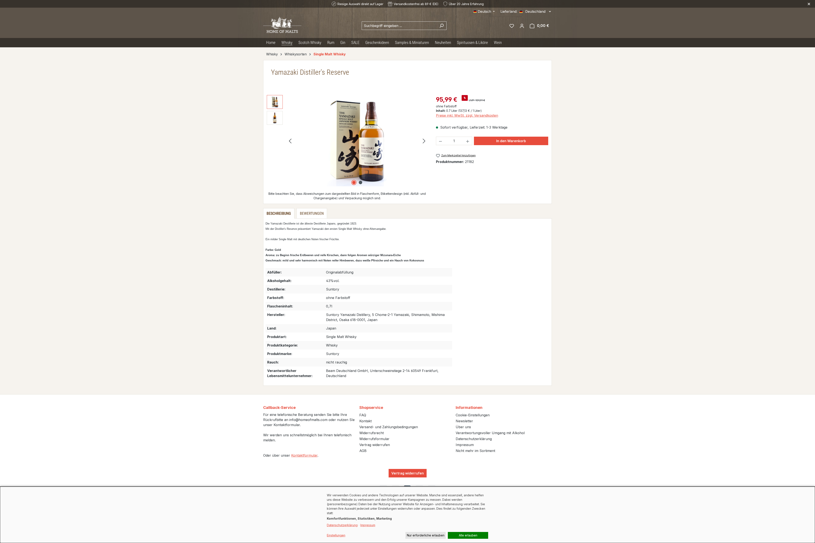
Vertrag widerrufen (374, 445)
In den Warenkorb (511, 141)
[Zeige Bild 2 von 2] (360, 182)
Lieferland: (508, 11)
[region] (347, 140)
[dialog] (407, 515)
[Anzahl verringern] (440, 141)
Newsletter (464, 421)
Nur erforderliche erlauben (425, 535)
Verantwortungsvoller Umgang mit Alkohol (490, 433)
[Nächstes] (424, 141)
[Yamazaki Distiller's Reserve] (357, 140)
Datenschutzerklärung (474, 439)
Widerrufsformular (374, 439)
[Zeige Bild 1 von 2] (354, 182)
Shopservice (371, 407)
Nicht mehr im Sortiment (475, 451)
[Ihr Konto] (522, 25)
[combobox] (399, 25)
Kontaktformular (304, 455)
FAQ (362, 415)
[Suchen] (442, 25)
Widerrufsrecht (371, 433)
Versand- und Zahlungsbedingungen (388, 427)
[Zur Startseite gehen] (282, 24)
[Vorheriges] (290, 141)
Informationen (469, 407)
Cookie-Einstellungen (473, 415)
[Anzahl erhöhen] (467, 141)
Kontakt (365, 421)
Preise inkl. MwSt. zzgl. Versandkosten (467, 115)
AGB (363, 451)
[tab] (278, 213)
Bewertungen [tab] (312, 213)
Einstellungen (336, 535)
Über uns (463, 427)
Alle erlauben (468, 535)
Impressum (465, 445)
